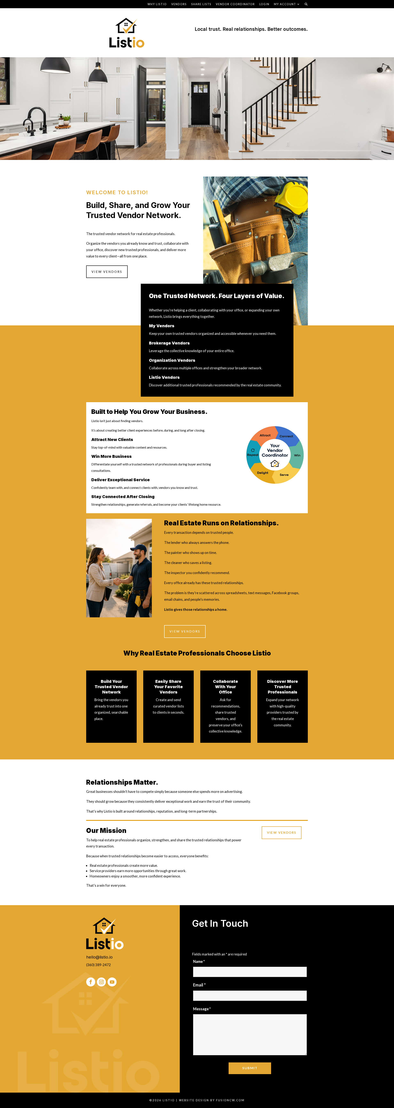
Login (264, 4)
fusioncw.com (230, 1100)
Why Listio (157, 4)
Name (199, 961)
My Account (285, 4)
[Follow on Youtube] (112, 981)
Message (202, 1009)
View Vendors (107, 271)
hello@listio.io (99, 957)
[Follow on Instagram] (101, 981)
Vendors (179, 4)
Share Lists (201, 4)
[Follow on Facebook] (90, 981)
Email (199, 984)
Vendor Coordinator (235, 4)
